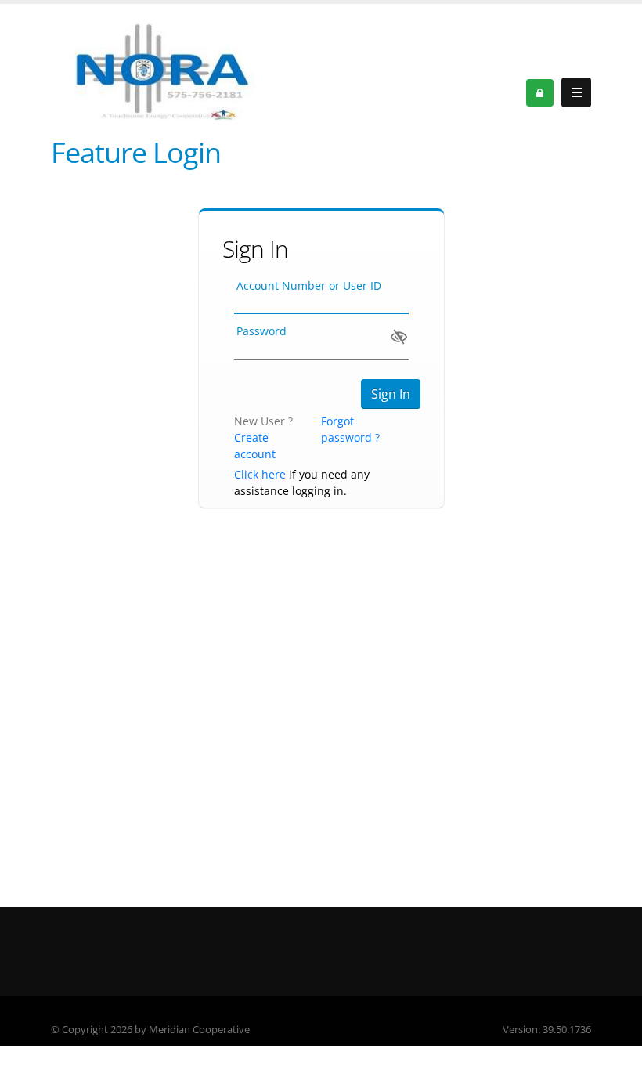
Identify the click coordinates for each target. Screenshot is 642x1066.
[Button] (576, 92)
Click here (260, 474)
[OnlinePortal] (160, 68)
